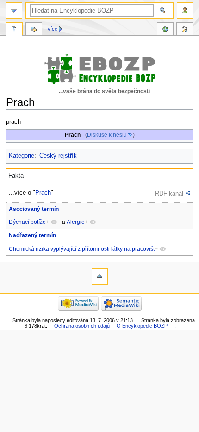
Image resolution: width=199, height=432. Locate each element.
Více (52, 29)
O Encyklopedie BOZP (142, 326)
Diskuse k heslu (107, 135)
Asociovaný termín (34, 209)
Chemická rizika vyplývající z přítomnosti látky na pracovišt (82, 249)
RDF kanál (169, 193)
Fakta (16, 175)
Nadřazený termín (32, 235)
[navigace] (14, 10)
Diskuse (34, 30)
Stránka (14, 30)
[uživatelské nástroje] (185, 10)
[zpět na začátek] (100, 276)
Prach (43, 192)
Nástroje (185, 30)
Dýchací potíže (27, 222)
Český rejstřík (58, 155)
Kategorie (21, 155)
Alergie (76, 222)
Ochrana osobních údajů (82, 326)
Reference (165, 30)
